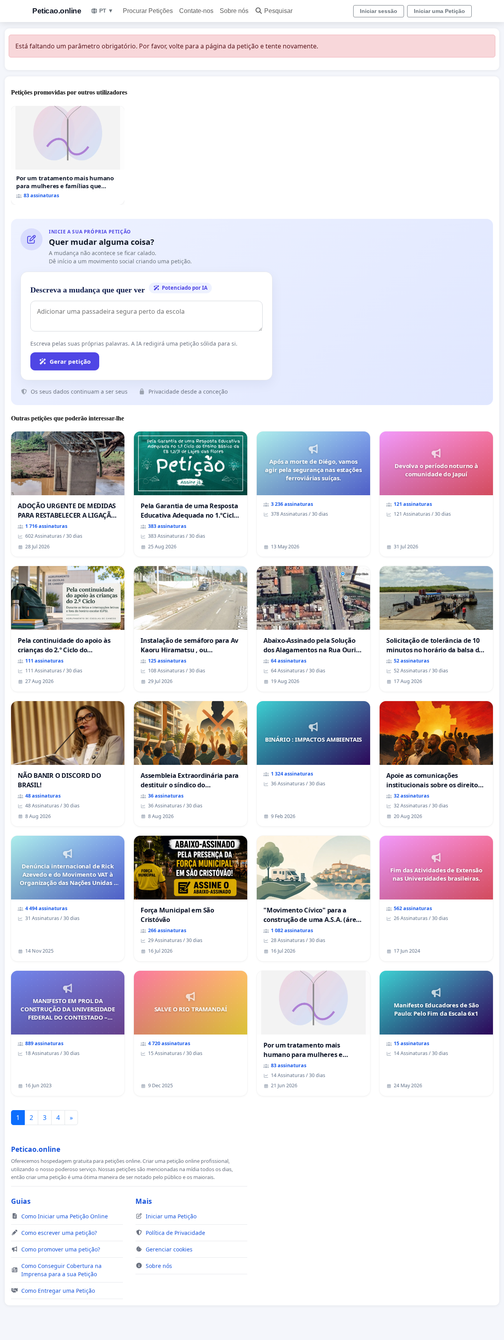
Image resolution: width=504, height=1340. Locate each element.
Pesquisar (278, 10)
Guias (21, 1201)
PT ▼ (106, 10)
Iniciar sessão (378, 11)
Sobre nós (234, 10)
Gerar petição (70, 361)
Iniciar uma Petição (439, 11)
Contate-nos (196, 10)
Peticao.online (56, 11)
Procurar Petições (148, 10)
